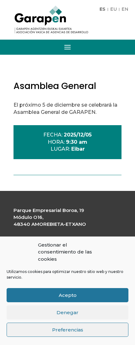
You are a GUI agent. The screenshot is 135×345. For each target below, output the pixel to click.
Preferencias (67, 330)
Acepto (68, 295)
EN (125, 9)
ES (102, 9)
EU (113, 9)
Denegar (67, 312)
